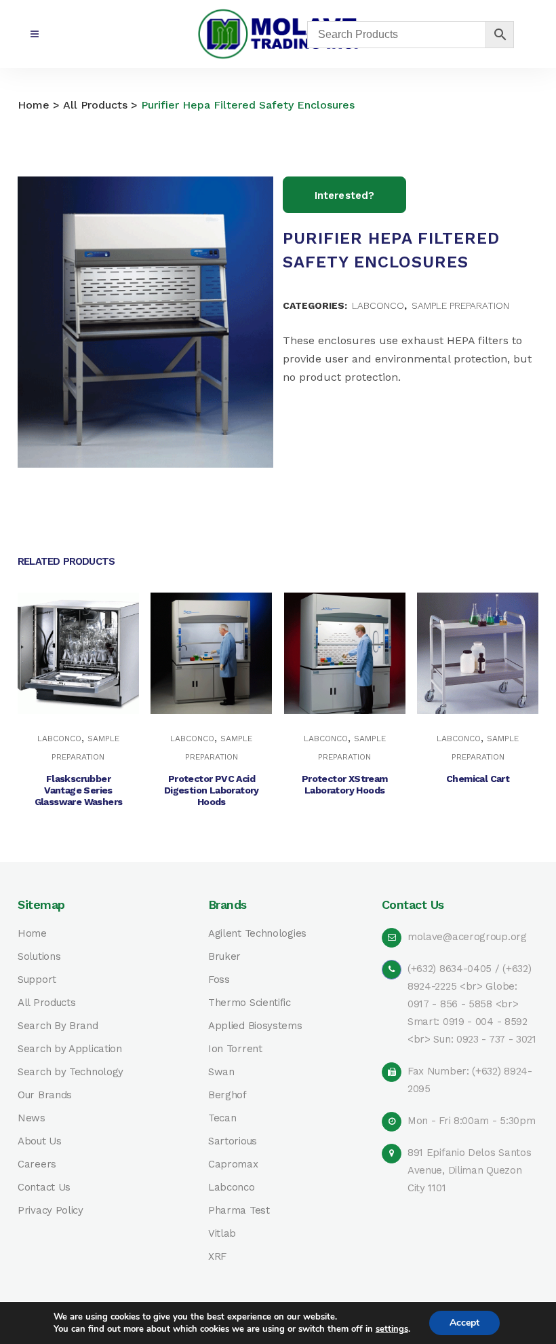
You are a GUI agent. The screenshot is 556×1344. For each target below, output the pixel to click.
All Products (95, 104)
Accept (464, 1322)
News (31, 1118)
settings (392, 1329)
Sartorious (232, 1141)
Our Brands (45, 1095)
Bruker (224, 957)
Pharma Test (239, 1210)
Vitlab (222, 1233)
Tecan (222, 1118)
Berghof (227, 1095)
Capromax (233, 1164)
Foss (219, 980)
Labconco (231, 1187)
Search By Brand (58, 1026)
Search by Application (70, 1049)
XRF (217, 1257)
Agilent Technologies (257, 933)
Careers (37, 1164)
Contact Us (44, 1187)
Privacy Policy (50, 1210)
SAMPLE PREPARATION (460, 305)
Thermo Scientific (249, 1003)
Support (37, 980)
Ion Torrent (235, 1049)
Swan (221, 1072)
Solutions (39, 957)
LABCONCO (378, 305)
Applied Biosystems (255, 1026)
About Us (40, 1141)
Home (33, 104)
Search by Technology (70, 1072)
